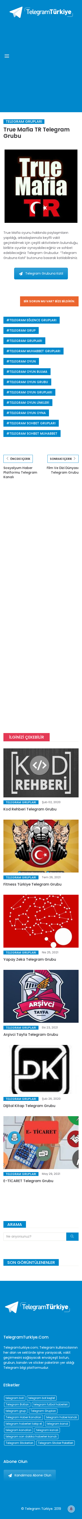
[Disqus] (41, 551)
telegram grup (22, 330)
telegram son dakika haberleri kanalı (31, 1436)
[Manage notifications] (71, 1509)
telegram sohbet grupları (32, 423)
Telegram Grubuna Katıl (44, 273)
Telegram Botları (17, 1404)
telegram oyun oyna (27, 413)
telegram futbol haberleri (50, 1404)
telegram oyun (22, 361)
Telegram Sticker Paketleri (55, 1443)
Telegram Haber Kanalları (23, 1417)
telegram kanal (57, 1424)
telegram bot (15, 1398)
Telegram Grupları (24, 121)
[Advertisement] (41, 64)
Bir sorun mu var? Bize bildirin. (49, 301)
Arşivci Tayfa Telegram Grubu (30, 1034)
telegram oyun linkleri (29, 402)
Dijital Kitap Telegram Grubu (29, 1105)
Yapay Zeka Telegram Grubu (29, 959)
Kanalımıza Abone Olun (33, 1475)
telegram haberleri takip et (24, 1424)
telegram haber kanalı (61, 1417)
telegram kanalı (47, 1430)
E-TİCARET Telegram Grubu (28, 1181)
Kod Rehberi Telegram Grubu (29, 809)
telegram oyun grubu (28, 382)
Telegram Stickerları (19, 1443)
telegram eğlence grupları (32, 320)
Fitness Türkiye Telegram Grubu (32, 884)
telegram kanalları (18, 1430)
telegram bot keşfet (41, 1398)
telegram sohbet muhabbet (33, 433)
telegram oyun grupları (30, 392)
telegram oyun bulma (28, 371)
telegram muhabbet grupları (34, 351)
